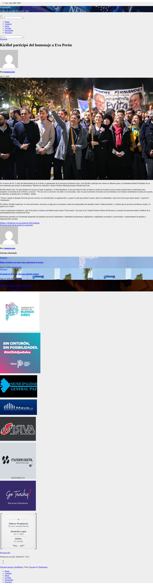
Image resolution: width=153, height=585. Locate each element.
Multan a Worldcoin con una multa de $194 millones (20, 223)
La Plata (8, 28)
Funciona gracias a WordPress (11, 567)
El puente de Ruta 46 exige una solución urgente (19, 274)
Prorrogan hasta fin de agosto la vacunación (16, 225)
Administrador (9, 72)
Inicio (7, 26)
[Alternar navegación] (1, 15)
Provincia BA (5, 7)
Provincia (8, 33)
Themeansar (42, 567)
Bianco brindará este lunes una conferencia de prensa (21, 262)
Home (7, 22)
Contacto (8, 24)
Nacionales (9, 30)
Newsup (32, 567)
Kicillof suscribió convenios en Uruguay (16, 286)
